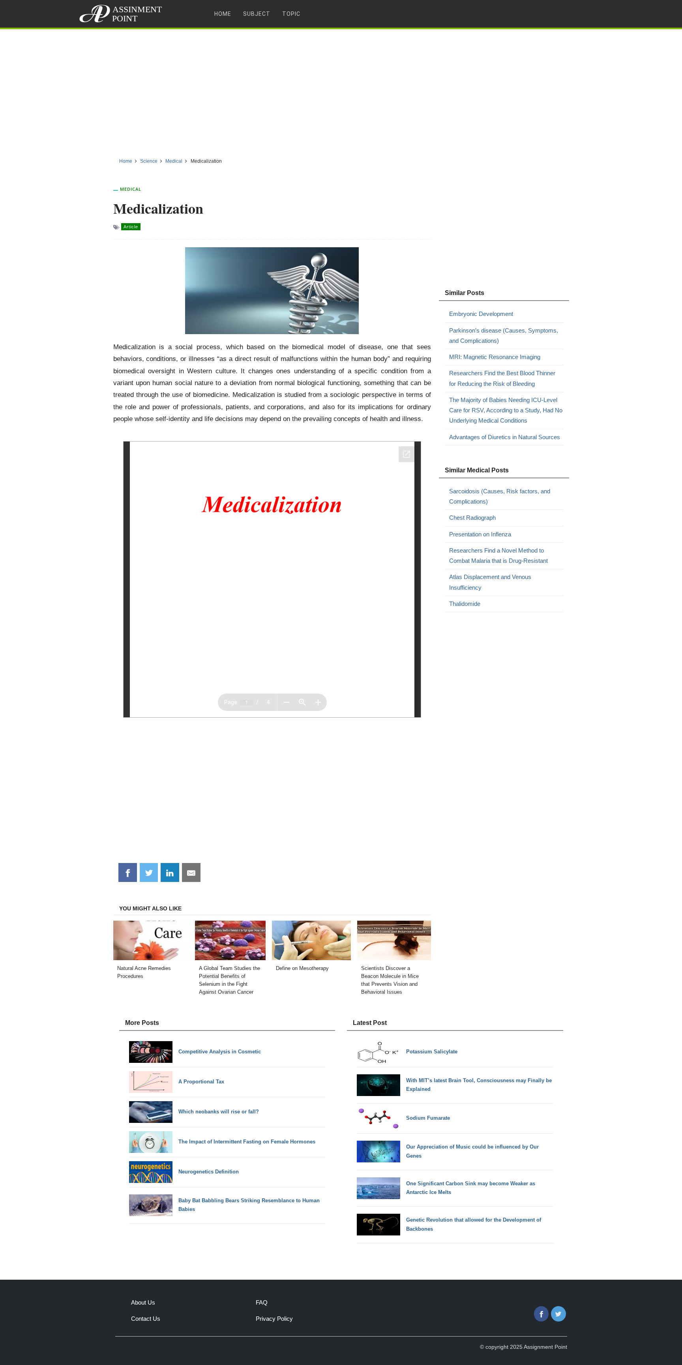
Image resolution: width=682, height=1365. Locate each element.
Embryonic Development (481, 313)
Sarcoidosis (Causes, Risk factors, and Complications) (499, 496)
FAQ (262, 1302)
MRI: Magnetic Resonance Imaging (494, 356)
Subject (256, 14)
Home (222, 14)
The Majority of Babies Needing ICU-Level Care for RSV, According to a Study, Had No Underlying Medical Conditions (505, 410)
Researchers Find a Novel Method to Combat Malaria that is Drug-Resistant (498, 555)
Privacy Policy (274, 1318)
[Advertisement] (341, 90)
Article (131, 226)
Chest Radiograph (472, 517)
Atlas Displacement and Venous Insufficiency (490, 581)
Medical (130, 189)
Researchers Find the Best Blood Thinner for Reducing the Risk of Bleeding (502, 378)
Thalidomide (464, 603)
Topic (291, 14)
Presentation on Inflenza (480, 534)
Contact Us (145, 1318)
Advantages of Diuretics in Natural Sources (504, 437)
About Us (143, 1302)
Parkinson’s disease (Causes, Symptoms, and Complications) (503, 335)
